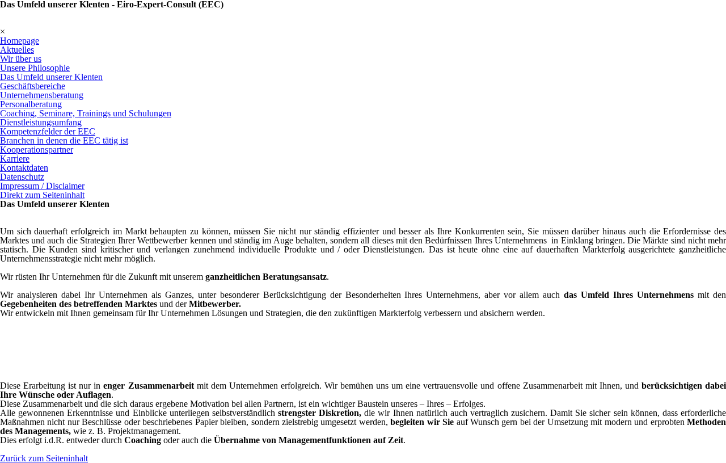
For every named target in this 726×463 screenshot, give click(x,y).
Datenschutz (22, 177)
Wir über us (20, 59)
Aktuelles (17, 49)
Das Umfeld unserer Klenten (51, 77)
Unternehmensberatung (41, 95)
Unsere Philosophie (35, 68)
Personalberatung (31, 104)
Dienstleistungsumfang (41, 122)
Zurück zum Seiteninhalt (44, 458)
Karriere (14, 158)
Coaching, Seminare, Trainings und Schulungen (85, 113)
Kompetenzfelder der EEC (47, 131)
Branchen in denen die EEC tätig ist (64, 140)
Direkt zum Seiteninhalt (42, 195)
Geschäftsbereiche (32, 86)
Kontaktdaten (24, 167)
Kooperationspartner (36, 149)
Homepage (19, 40)
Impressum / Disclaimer (42, 186)
